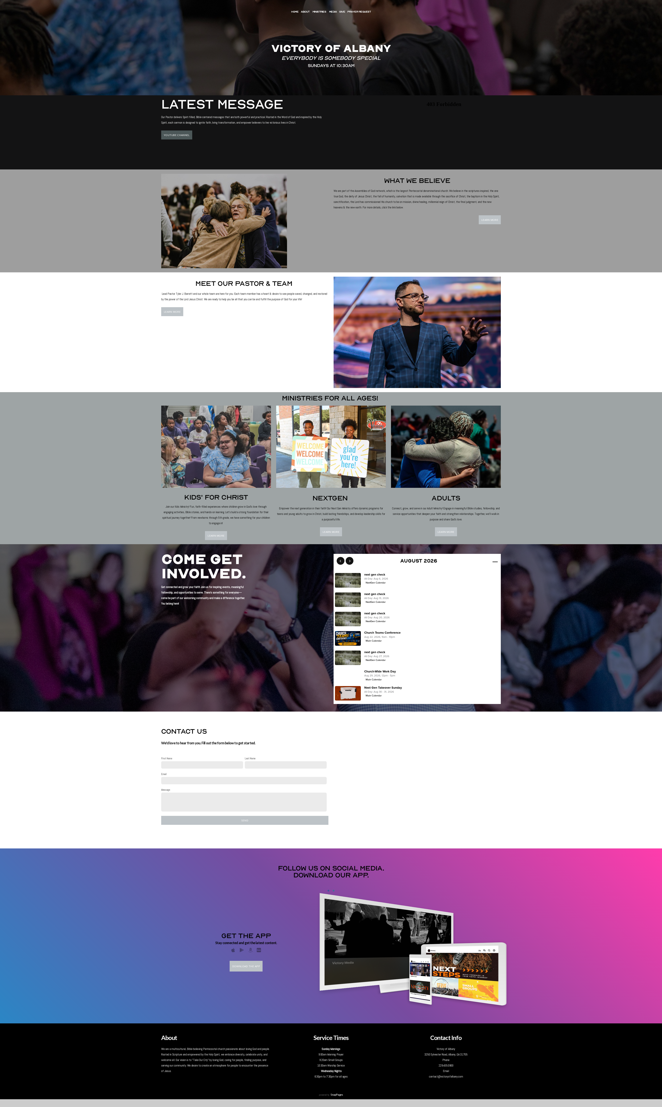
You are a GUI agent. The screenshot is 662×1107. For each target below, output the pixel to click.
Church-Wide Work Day (380, 671)
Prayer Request (359, 11)
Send (244, 820)
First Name (166, 758)
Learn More (489, 220)
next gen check (374, 574)
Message (165, 790)
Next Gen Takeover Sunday (383, 688)
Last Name (250, 758)
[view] (485, 561)
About (305, 11)
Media (333, 11)
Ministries (320, 11)
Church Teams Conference (382, 633)
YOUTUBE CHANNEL (177, 135)
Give (342, 11)
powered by (331, 1094)
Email (163, 774)
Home (294, 11)
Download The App (246, 966)
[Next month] (349, 561)
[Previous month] (340, 561)
